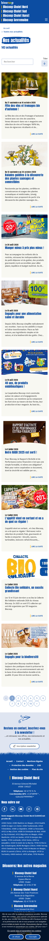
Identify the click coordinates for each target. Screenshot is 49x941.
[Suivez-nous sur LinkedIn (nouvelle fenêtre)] (13, 809)
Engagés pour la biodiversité (21, 657)
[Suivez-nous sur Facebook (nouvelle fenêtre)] (4, 809)
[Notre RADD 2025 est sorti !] (24, 432)
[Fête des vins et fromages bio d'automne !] (24, 85)
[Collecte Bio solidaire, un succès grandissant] (24, 567)
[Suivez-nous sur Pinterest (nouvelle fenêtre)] (37, 809)
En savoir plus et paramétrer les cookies (24, 931)
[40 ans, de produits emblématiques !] (24, 363)
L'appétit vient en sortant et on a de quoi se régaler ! (24, 520)
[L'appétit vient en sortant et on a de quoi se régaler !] (24, 498)
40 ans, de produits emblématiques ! (18, 384)
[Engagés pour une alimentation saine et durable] (24, 293)
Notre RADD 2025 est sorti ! (21, 452)
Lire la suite (37, 134)
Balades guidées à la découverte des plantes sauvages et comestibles (24, 178)
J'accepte (33, 937)
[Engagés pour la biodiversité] (24, 637)
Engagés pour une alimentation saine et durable (23, 315)
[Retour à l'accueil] (10, 3)
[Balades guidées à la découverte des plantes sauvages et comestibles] (24, 155)
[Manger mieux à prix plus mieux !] (24, 228)
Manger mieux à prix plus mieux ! (24, 248)
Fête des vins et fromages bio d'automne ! (22, 107)
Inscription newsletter (26, 746)
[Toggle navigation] (46, 20)
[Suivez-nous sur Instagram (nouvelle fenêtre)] (29, 809)
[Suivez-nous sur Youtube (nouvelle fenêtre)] (21, 809)
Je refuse (16, 937)
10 (30, 703)
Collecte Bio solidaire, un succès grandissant (24, 589)
